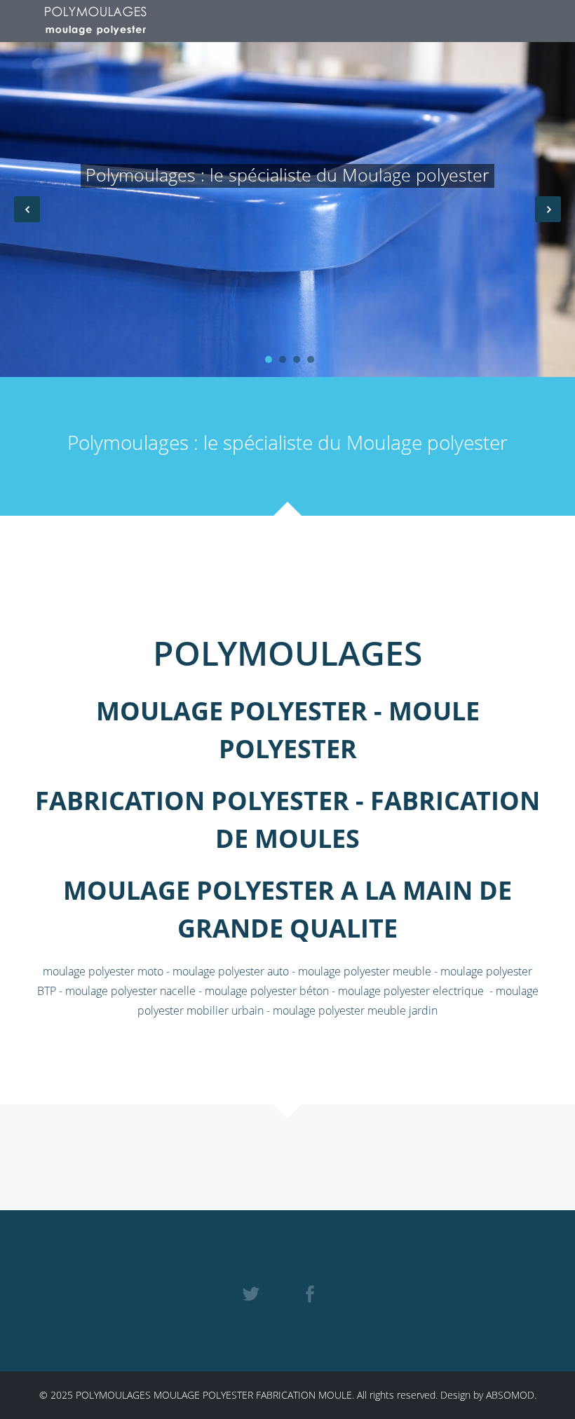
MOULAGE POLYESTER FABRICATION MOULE (253, 1394)
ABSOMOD (510, 1394)
